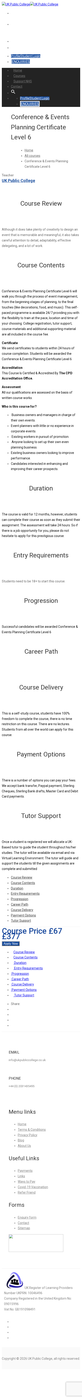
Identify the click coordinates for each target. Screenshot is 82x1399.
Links (21, 1176)
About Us (24, 1146)
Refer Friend (27, 1192)
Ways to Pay (26, 1181)
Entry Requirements (25, 893)
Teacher (8, 175)
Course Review (21, 877)
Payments (25, 1170)
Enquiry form (27, 1217)
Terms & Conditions (32, 1129)
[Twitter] (12, 1020)
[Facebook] (12, 1009)
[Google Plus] (12, 1014)
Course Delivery (22, 910)
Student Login (30, 56)
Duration (17, 888)
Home (17, 70)
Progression (19, 899)
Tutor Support (21, 920)
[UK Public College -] (16, 4)
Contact (17, 41)
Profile (15, 56)
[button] (13, 47)
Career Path (19, 904)
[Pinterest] (12, 1025)
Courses (19, 76)
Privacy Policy (27, 1135)
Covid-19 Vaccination (33, 1187)
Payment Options (23, 915)
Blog (21, 1140)
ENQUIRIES (21, 61)
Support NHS (17, 33)
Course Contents (23, 883)
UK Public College (18, 180)
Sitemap (24, 1228)
